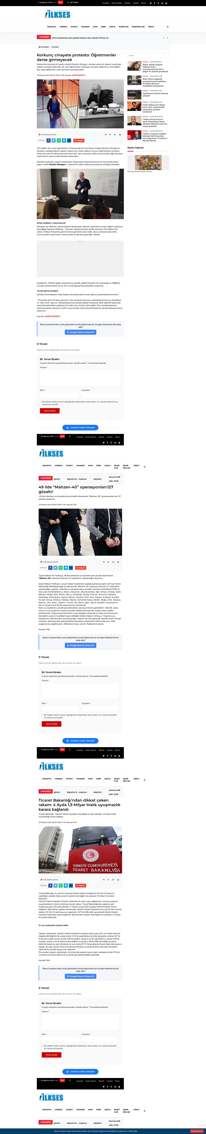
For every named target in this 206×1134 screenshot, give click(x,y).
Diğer (150, 27)
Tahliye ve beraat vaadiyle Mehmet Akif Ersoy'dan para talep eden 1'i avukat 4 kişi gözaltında (155, 137)
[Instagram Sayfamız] (158, 3)
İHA (75, 505)
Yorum (43, 367)
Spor (95, 27)
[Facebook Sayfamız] (154, 3)
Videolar (127, 3)
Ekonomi (85, 27)
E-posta (86, 390)
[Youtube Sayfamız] (166, 3)
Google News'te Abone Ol (82, 332)
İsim (42, 390)
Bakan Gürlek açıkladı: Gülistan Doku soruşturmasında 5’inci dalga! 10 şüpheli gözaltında (155, 68)
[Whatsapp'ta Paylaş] (59, 140)
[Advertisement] (125, 15)
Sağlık (112, 27)
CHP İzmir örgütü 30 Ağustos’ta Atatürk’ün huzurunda (72, 479)
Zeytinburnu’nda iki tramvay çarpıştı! (155, 94)
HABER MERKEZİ (78, 75)
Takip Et (80, 140)
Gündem (63, 27)
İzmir (103, 27)
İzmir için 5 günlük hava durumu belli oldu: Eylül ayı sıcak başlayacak (114, 479)
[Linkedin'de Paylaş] (69, 140)
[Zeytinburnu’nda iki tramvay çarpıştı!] (134, 94)
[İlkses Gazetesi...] (57, 13)
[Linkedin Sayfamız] (162, 3)
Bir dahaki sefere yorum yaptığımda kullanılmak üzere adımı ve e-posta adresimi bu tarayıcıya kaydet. (80, 403)
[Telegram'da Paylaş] (64, 140)
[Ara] (164, 55)
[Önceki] (164, 38)
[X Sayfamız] (151, 3)
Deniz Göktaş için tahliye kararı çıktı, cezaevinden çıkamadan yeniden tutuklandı (154, 108)
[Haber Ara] (167, 26)
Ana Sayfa (44, 47)
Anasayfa (105, 3)
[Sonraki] (167, 38)
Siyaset (74, 27)
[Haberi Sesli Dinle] (106, 135)
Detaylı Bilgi (132, 1131)
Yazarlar (136, 3)
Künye (143, 3)
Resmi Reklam (138, 27)
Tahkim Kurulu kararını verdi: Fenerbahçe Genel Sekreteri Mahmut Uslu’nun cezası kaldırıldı (155, 122)
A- (110, 134)
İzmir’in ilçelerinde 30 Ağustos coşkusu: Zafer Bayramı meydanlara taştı (85, 479)
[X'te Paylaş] (54, 140)
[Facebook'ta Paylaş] (48, 140)
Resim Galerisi (117, 3)
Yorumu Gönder (50, 411)
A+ (115, 134)
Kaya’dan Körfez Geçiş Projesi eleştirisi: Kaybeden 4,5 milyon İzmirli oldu (100, 479)
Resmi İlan (123, 27)
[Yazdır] (120, 135)
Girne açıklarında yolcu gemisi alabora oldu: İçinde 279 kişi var (80, 38)
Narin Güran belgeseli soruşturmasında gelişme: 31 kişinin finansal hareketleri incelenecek (154, 82)
